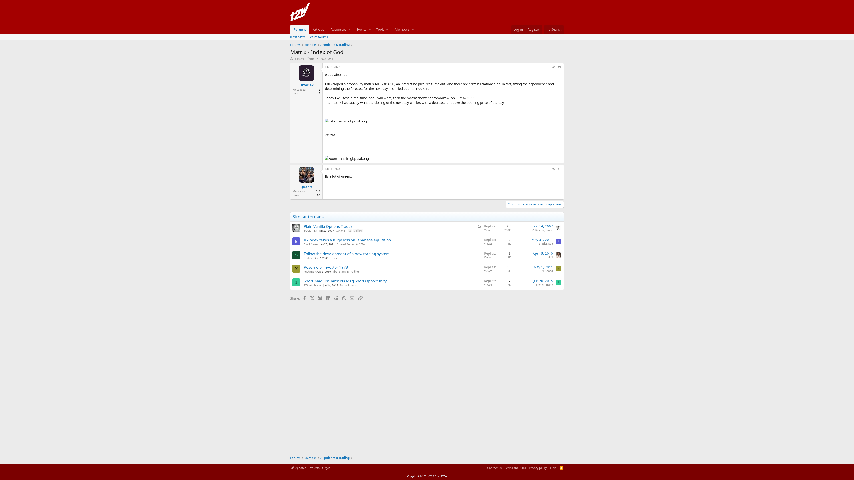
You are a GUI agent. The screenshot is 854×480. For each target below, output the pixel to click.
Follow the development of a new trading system (347, 253)
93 (350, 230)
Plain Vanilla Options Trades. (329, 226)
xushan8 (309, 272)
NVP (550, 257)
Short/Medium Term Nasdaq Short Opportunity (345, 281)
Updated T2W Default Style (312, 468)
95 (360, 230)
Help (553, 468)
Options (341, 230)
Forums (300, 29)
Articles (318, 29)
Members (402, 29)
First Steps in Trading (346, 272)
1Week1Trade (312, 285)
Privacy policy (538, 468)
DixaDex (299, 59)
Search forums (318, 37)
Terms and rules (515, 468)
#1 (559, 67)
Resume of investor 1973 (326, 267)
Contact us (494, 468)
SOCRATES (310, 230)
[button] (350, 29)
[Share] (553, 67)
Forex (333, 258)
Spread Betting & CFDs (351, 244)
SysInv (308, 258)
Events (361, 29)
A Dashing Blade (542, 230)
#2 (559, 169)
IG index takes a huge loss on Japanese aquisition (347, 239)
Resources (338, 29)
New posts (297, 37)
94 (355, 230)
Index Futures (348, 285)
